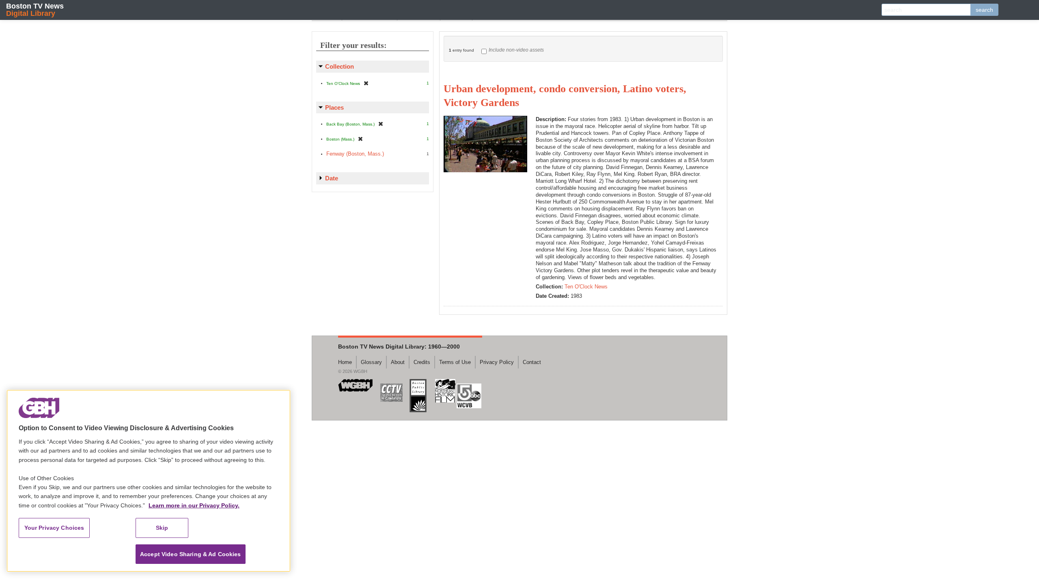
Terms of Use (455, 362)
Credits (422, 362)
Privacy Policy (497, 362)
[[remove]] (366, 83)
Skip (162, 527)
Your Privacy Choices (54, 527)
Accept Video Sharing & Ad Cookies (190, 554)
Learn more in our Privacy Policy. (194, 505)
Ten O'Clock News (586, 287)
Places (334, 107)
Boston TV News (35, 9)
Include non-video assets (516, 50)
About (398, 362)
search (984, 9)
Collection (339, 66)
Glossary (371, 362)
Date (331, 178)
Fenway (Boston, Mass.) (355, 154)
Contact (532, 362)
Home (345, 362)
